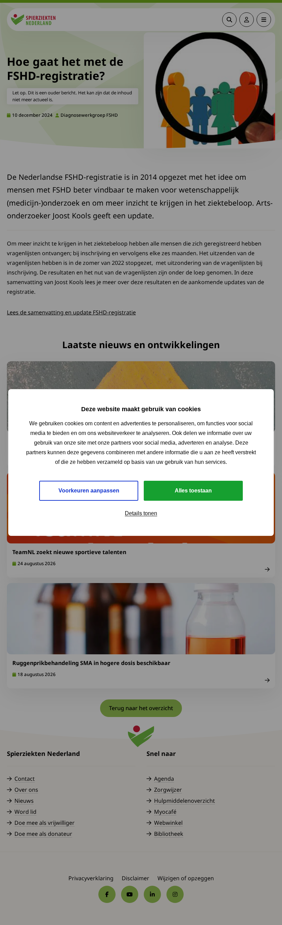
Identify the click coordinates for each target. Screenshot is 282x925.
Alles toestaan (193, 490)
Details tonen (141, 513)
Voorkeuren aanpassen (88, 490)
